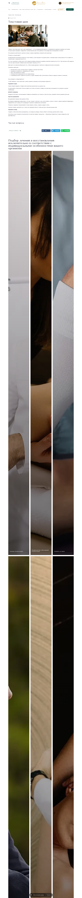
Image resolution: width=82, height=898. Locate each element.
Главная (10, 15)
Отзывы (31, 9)
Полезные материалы (48, 9)
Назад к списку (13, 130)
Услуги (34, 9)
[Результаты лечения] (58, 9)
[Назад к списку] (20, 130)
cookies (42, 895)
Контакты (54, 9)
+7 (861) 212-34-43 (15, 2)
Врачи (21, 9)
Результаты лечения (62, 9)
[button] (46, 130)
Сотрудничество (40, 9)
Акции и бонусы (27, 9)
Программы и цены (15, 9)
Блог (13, 15)
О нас (9, 9)
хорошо (48, 894)
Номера (23, 9)
